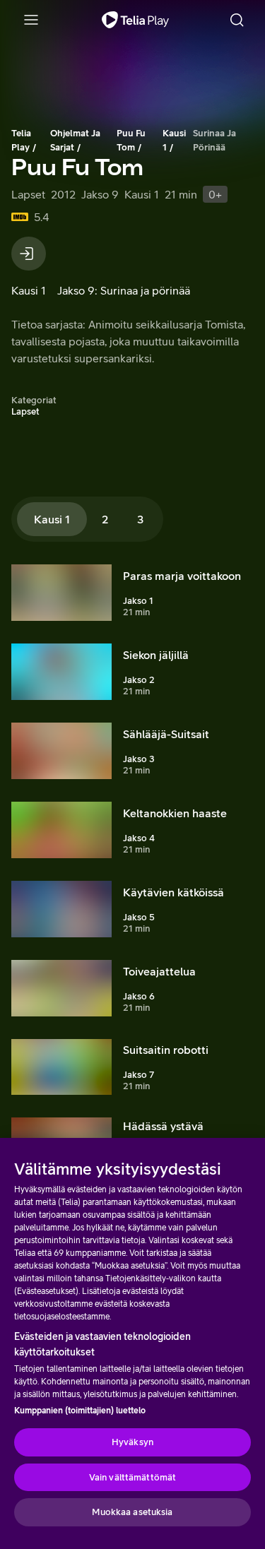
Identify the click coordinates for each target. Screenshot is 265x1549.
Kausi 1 (174, 140)
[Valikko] (31, 19)
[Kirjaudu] (28, 254)
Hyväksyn (132, 1442)
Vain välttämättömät (132, 1477)
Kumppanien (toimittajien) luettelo (80, 1411)
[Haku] (237, 20)
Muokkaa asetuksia (132, 1512)
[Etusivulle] (135, 19)
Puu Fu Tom (131, 140)
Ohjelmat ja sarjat (75, 140)
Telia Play (21, 140)
